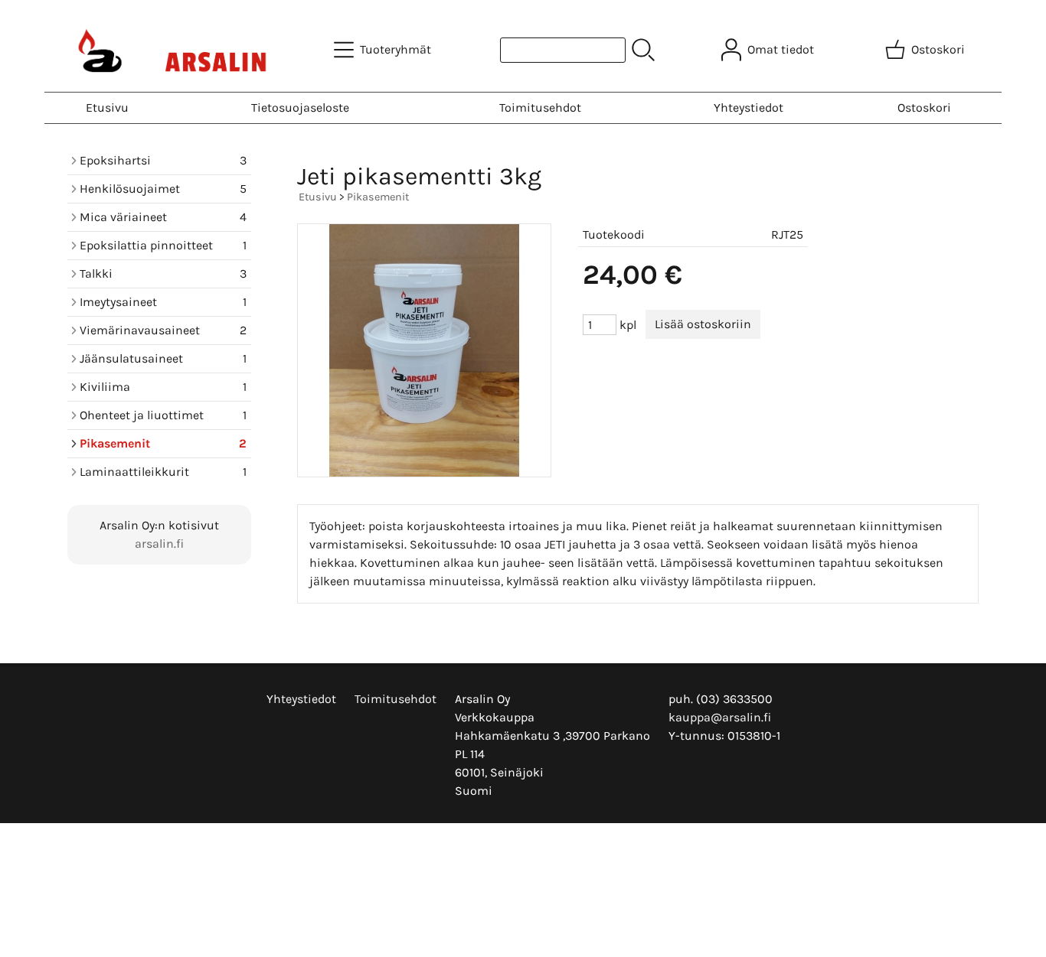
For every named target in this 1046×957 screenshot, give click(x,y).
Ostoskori (924, 107)
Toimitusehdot (540, 107)
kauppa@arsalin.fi (719, 717)
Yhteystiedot (748, 107)
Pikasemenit (378, 196)
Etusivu (107, 107)
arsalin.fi (159, 543)
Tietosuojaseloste (300, 107)
